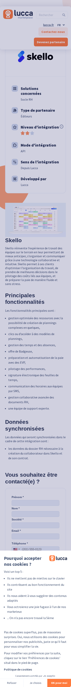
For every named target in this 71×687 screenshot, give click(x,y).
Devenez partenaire (51, 42)
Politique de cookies (18, 669)
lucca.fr (48, 25)
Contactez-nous (53, 32)
